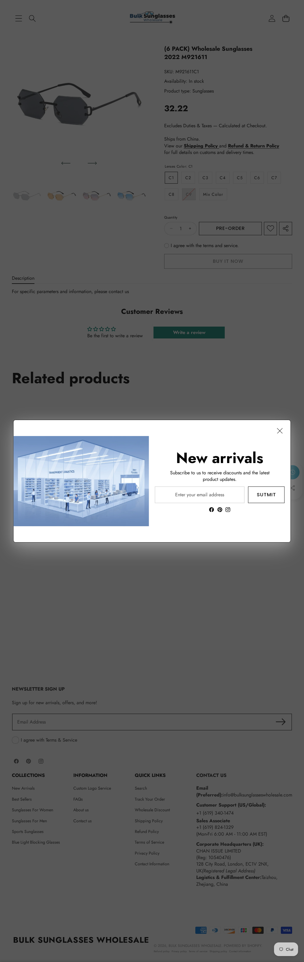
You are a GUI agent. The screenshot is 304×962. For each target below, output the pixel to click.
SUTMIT (266, 494)
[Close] (280, 430)
